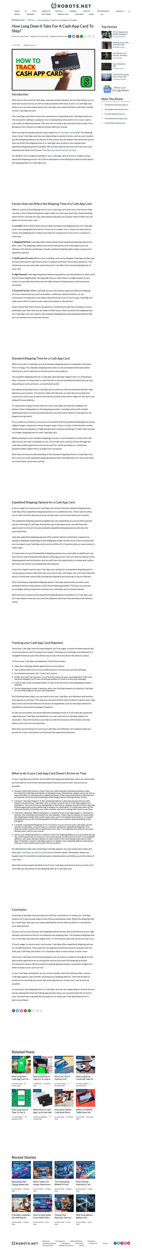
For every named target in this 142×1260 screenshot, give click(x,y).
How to (86, 11)
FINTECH (59, 11)
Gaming (72, 11)
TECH (34, 11)
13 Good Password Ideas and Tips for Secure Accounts (116, 118)
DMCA (81, 1245)
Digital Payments (30, 45)
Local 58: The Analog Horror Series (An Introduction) (121, 75)
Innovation (63, 14)
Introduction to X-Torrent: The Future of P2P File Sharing (120, 54)
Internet (31, 14)
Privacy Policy (48, 1245)
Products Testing (49, 1243)
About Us (46, 1241)
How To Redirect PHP (119, 65)
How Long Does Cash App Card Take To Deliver (21, 1079)
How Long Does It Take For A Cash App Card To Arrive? (42, 1079)
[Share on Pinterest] (77, 36)
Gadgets (120, 11)
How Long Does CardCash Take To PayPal (84, 1079)
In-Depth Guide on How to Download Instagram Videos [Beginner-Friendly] (116, 114)
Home (16, 11)
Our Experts (60, 1241)
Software (46, 14)
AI (26, 11)
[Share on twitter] (73, 36)
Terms (105, 1243)
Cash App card (66, 132)
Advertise (79, 1243)
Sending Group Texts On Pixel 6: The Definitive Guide (121, 44)
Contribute (65, 1243)
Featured (79, 14)
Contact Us (93, 1243)
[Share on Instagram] (21, 1010)
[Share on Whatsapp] (81, 36)
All (102, 14)
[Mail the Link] (89, 36)
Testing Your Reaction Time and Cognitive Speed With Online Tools (117, 105)
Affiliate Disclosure (66, 1245)
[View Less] (93, 36)
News (91, 14)
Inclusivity (91, 1241)
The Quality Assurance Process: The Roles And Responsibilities (117, 109)
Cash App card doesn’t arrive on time (59, 150)
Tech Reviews (103, 11)
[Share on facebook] (69, 36)
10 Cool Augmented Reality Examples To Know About (120, 33)
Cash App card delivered (32, 852)
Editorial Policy (76, 1241)
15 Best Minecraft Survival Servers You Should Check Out (116, 123)
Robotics (46, 11)
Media (17, 14)
